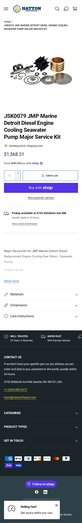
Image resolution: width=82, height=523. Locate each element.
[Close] (57, 505)
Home (7, 21)
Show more (11, 281)
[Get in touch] (66, 8)
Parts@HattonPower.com (20, 397)
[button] (6, 8)
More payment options (41, 197)
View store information (24, 223)
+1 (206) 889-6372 (15, 389)
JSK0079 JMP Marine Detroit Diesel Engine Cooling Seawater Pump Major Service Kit (36, 27)
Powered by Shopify (61, 514)
